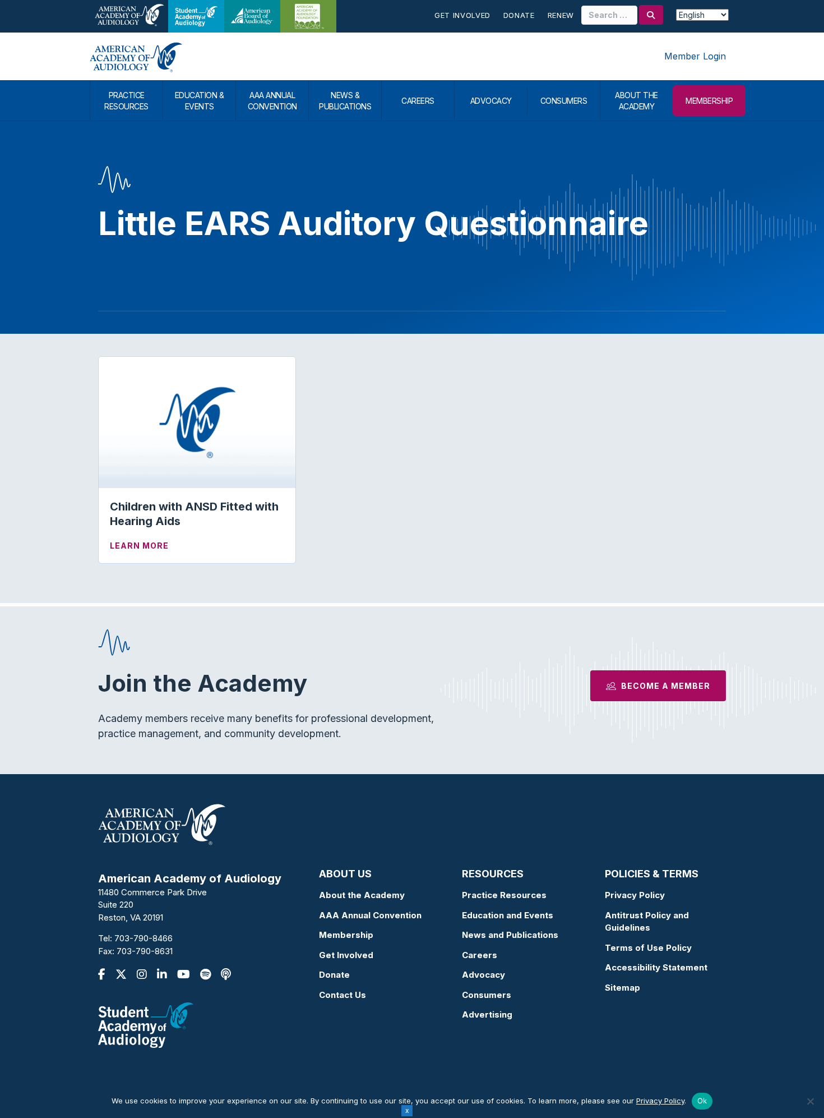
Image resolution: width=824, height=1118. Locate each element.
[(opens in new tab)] (145, 1024)
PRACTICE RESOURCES (126, 100)
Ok (702, 1100)
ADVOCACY (491, 100)
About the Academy (362, 895)
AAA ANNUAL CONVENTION (272, 100)
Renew (561, 15)
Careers (479, 955)
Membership (346, 935)
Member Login (695, 56)
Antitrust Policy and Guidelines (647, 921)
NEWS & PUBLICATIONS (345, 100)
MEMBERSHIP (709, 100)
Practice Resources (504, 895)
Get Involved (462, 15)
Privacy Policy (635, 895)
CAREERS (417, 100)
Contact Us (342, 995)
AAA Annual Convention (370, 915)
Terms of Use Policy (648, 947)
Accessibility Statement (656, 967)
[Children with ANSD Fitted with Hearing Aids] (197, 421)
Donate (519, 15)
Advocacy (483, 974)
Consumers (486, 995)
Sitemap (622, 987)
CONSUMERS (563, 100)
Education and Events (507, 915)
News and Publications (510, 935)
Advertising (487, 1014)
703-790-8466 (143, 938)
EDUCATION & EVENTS (199, 100)
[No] (810, 1101)
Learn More (139, 545)
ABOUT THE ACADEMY (636, 100)
